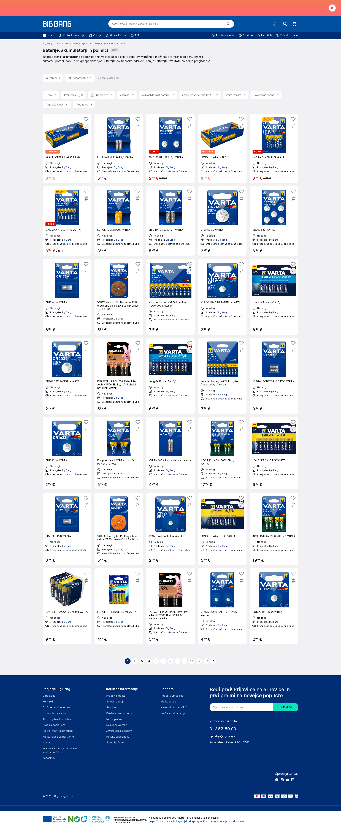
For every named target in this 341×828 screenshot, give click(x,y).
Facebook (276, 779)
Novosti (47, 742)
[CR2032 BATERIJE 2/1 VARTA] (170, 148)
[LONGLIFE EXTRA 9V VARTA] (119, 220)
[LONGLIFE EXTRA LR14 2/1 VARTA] (119, 606)
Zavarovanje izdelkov (119, 730)
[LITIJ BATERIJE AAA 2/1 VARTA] (119, 148)
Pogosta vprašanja (172, 695)
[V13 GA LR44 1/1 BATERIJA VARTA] (222, 297)
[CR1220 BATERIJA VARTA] (274, 606)
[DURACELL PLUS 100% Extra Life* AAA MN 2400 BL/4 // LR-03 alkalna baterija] (170, 606)
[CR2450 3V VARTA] (222, 220)
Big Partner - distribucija (58, 730)
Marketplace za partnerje (58, 736)
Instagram (282, 779)
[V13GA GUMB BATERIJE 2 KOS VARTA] (222, 606)
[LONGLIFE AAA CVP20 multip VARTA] (67, 606)
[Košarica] (294, 24)
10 (191, 661)
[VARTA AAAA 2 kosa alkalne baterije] (170, 453)
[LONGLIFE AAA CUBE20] (222, 148)
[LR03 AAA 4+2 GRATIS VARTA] (67, 220)
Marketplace (168, 701)
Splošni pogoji (114, 701)
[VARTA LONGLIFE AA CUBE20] (67, 148)
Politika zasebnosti (117, 736)
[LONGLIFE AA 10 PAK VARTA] (274, 453)
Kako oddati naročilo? (174, 707)
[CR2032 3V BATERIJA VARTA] (67, 375)
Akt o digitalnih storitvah (57, 719)
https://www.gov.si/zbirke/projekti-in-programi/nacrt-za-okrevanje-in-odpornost (196, 821)
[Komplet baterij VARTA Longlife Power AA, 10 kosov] (170, 297)
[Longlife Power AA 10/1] (170, 375)
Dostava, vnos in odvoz (120, 713)
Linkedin (292, 779)
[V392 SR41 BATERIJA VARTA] (170, 529)
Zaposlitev (49, 758)
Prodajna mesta (115, 695)
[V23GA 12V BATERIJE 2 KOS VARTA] (274, 375)
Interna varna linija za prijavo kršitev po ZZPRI (60, 750)
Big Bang (66, 167)
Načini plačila (114, 719)
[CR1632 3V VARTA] (67, 453)
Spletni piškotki (115, 742)
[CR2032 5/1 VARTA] (274, 220)
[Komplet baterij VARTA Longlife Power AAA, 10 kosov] (222, 375)
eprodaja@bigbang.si (223, 736)
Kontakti (48, 701)
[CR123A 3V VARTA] (67, 297)
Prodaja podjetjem (54, 725)
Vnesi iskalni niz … (135, 24)
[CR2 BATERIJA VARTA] (67, 529)
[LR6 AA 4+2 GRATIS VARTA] (274, 148)
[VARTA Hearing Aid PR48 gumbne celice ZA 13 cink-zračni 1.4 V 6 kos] (119, 529)
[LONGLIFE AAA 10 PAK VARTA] (222, 529)
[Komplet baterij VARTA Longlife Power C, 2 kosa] (119, 453)
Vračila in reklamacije (173, 713)
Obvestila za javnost (55, 713)
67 (206, 661)
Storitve (111, 707)
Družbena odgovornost (57, 707)
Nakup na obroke (116, 725)
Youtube (287, 779)
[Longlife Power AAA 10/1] (274, 297)
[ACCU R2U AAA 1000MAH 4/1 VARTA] (222, 453)
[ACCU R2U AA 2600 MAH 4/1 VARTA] (274, 529)
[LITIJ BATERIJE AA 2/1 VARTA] (170, 220)
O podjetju (49, 695)
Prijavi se (286, 707)
